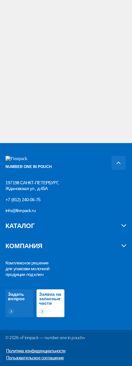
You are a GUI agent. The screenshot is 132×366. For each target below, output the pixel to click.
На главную (21, 97)
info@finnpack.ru (20, 210)
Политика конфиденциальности (35, 350)
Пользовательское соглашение (35, 357)
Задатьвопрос (16, 296)
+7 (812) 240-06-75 (22, 199)
